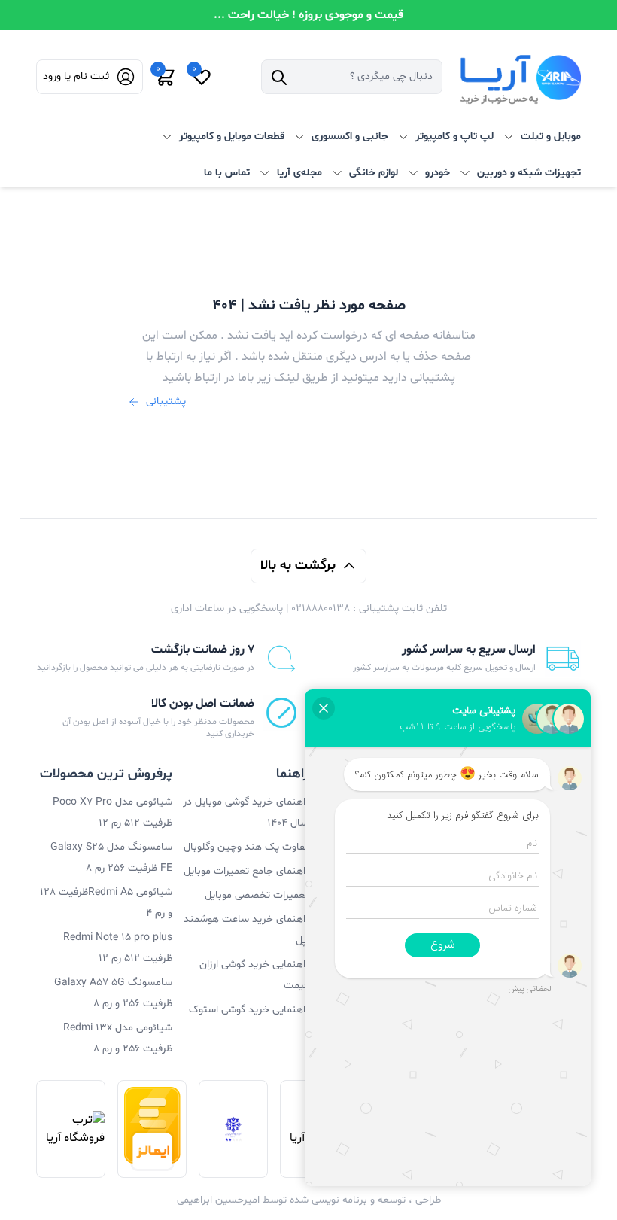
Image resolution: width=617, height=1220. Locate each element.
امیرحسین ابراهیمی (218, 1200)
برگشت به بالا (298, 565)
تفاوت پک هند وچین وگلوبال (246, 847)
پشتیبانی (166, 401)
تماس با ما (227, 173)
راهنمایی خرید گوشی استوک (248, 1009)
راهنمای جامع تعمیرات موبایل (246, 871)
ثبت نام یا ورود (76, 76)
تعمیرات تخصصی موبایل (256, 895)
